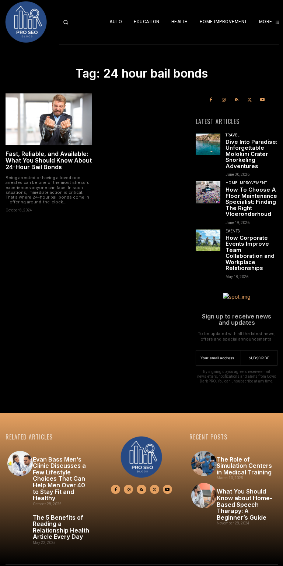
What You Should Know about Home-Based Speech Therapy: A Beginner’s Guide (244, 504)
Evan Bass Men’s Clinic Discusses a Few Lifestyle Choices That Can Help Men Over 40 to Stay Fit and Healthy (59, 479)
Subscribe (259, 358)
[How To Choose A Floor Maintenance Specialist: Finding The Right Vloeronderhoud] (208, 192)
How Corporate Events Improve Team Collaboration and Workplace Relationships (250, 253)
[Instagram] (223, 99)
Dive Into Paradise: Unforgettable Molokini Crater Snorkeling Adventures (251, 154)
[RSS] (236, 99)
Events (233, 231)
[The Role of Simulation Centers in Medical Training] (204, 463)
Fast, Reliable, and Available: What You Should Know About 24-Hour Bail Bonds (49, 160)
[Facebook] (210, 99)
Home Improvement (246, 183)
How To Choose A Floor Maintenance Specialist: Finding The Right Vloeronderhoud (251, 201)
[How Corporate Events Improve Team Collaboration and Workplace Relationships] (208, 240)
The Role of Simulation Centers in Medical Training (244, 466)
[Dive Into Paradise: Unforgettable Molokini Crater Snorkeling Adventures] (208, 145)
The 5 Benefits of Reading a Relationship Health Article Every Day (61, 527)
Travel (233, 135)
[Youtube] (262, 99)
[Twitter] (249, 99)
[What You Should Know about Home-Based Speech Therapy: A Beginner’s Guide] (204, 495)
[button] (70, 22)
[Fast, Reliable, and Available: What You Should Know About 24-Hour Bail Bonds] (49, 119)
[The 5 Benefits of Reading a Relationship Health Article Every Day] (20, 521)
